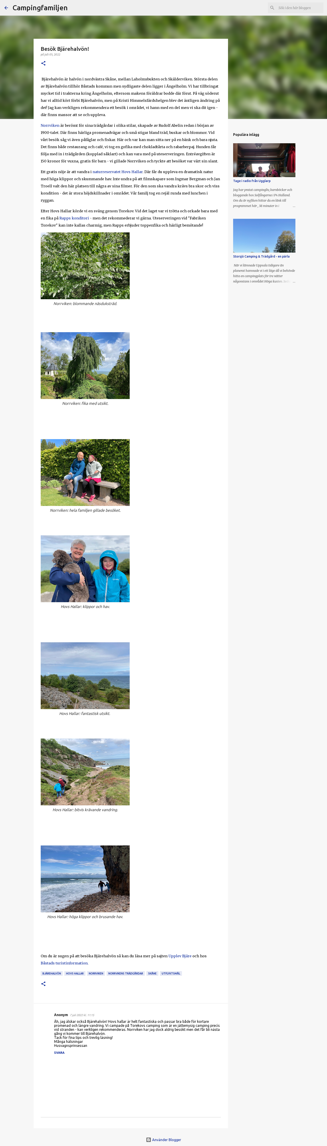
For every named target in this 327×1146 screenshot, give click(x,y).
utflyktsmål (171, 973)
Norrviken (50, 125)
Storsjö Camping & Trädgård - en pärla (261, 256)
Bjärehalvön (51, 973)
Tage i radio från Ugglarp (251, 181)
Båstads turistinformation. (65, 963)
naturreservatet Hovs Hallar (118, 172)
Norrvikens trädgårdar (125, 973)
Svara (59, 1052)
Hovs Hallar (75, 973)
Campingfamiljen (40, 8)
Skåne (152, 973)
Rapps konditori (74, 218)
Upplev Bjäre (180, 956)
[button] (43, 64)
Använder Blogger (166, 1140)
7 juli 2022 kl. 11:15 (82, 1015)
